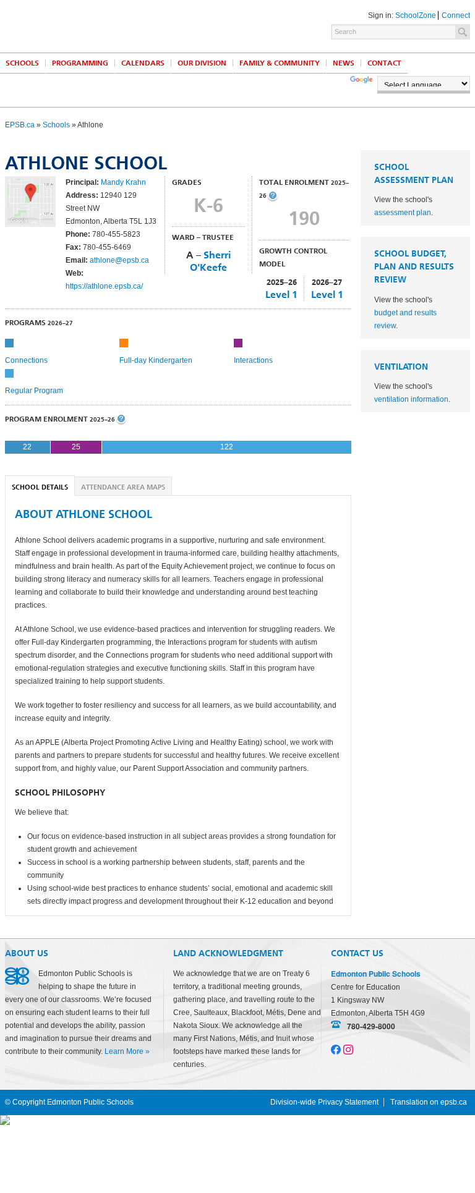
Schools (56, 125)
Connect (456, 15)
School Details (40, 487)
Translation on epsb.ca (428, 1102)
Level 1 (281, 294)
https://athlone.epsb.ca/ (104, 286)
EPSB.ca (20, 125)
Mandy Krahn (123, 182)
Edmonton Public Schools (113, 25)
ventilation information (411, 399)
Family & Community (279, 63)
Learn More (124, 1051)
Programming (80, 63)
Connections (26, 360)
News (343, 63)
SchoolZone (415, 15)
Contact (384, 63)
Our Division (202, 63)
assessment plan (402, 212)
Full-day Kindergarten (155, 360)
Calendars (143, 63)
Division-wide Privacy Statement (324, 1102)
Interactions (253, 360)
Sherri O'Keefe (210, 261)
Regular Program (34, 390)
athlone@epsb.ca (119, 260)
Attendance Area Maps (123, 487)
